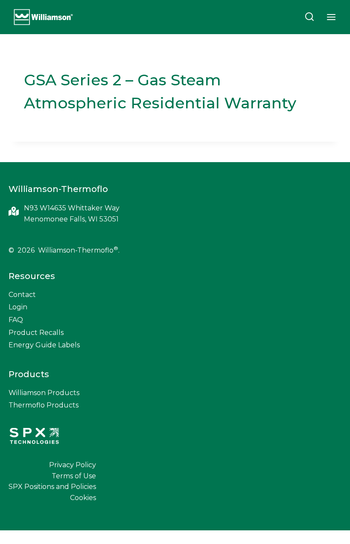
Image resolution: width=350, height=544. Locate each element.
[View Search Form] (309, 17)
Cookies (83, 498)
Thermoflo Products (44, 405)
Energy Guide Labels (44, 345)
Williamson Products (44, 393)
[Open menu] (331, 16)
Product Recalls (36, 333)
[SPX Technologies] (34, 437)
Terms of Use (74, 476)
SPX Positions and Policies (52, 487)
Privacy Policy (72, 465)
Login (18, 307)
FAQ (16, 320)
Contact (22, 295)
